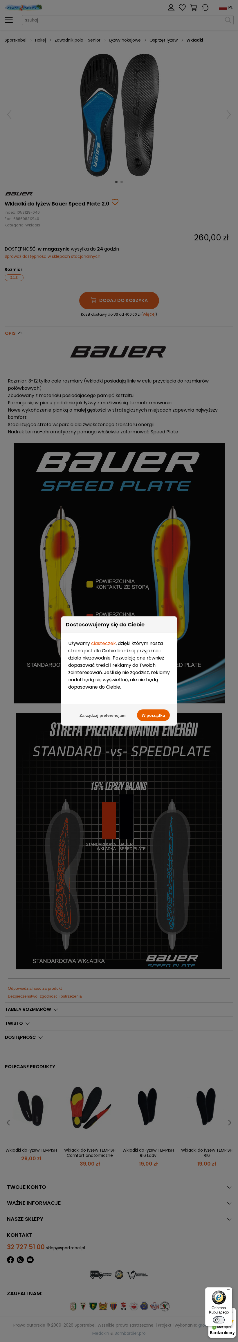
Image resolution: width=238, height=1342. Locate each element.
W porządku (153, 715)
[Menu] (228, 1290)
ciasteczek (103, 643)
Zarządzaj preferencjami (103, 715)
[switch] (219, 1319)
